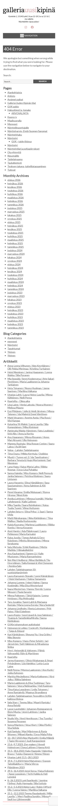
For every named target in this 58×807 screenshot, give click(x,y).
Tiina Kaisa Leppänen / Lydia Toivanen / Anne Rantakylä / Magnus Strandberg (28, 691)
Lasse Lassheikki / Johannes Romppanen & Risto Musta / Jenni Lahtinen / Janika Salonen (29, 711)
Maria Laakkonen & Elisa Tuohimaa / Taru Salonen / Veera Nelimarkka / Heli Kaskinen (29, 684)
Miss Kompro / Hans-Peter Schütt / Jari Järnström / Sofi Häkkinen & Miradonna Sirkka (28, 643)
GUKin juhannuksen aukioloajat (23, 624)
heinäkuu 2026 (15, 183)
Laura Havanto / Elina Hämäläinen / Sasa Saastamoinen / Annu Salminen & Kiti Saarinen (28, 485)
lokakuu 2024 (14, 257)
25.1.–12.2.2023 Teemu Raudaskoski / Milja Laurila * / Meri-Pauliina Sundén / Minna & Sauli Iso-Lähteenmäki (29, 796)
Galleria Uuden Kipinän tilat (21, 103)
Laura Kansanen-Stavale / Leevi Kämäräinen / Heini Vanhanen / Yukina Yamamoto (30, 577)
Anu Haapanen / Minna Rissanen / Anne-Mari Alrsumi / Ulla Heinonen (28, 439)
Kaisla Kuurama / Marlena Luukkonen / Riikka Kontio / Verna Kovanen (30, 526)
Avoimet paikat (15, 99)
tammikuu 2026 (15, 204)
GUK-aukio (13, 106)
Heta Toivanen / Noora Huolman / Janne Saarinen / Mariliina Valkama (28, 390)
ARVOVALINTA (19, 113)
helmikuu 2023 (15, 324)
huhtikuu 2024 (15, 278)
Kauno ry (12, 117)
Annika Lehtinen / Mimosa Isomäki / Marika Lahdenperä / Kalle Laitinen (29, 500)
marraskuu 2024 (15, 253)
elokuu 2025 (13, 222)
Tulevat (11, 169)
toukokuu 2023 (15, 313)
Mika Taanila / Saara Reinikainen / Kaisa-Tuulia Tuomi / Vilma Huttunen (28, 507)
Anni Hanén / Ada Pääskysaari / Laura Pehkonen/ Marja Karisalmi (26, 533)
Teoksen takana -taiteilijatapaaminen (26, 166)
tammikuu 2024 (15, 289)
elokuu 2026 (13, 180)
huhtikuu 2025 (15, 236)
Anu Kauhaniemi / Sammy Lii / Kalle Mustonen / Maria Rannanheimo (25, 555)
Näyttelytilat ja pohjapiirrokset (23, 148)
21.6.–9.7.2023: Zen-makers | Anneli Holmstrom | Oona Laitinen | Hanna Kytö (28, 746)
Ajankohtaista (14, 92)
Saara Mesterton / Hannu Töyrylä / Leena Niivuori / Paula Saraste (29, 590)
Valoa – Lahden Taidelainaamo (23, 450)
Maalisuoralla (14, 120)
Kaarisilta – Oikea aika (18, 401)
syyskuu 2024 (14, 260)
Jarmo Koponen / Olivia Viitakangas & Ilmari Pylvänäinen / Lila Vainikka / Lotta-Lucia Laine (30, 663)
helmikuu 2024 (15, 285)
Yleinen (11, 352)
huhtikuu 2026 (15, 194)
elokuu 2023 (13, 306)
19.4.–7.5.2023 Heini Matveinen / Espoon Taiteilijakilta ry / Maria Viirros (29, 762)
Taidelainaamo (15, 159)
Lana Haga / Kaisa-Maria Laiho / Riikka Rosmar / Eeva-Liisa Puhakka (27, 468)
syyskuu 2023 (14, 303)
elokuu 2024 (13, 264)
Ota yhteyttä (14, 152)
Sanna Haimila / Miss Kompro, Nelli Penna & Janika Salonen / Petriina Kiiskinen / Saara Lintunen (30, 476)
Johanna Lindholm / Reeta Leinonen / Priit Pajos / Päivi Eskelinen (29, 610)
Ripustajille (13, 155)
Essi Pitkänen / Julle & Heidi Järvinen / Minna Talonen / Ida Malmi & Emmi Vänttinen (30, 413)
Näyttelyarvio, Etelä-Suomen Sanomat (27, 131)
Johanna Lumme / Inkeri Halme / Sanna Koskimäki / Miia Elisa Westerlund (27, 584)
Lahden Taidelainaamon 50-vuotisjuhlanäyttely (21, 571)
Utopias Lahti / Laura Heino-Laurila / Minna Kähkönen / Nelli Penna (29, 396)
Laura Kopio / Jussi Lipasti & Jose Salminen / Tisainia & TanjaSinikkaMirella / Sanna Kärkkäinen (30, 617)
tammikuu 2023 (15, 327)
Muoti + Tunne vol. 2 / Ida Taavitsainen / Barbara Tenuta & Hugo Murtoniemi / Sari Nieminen (29, 460)
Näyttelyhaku (14, 134)
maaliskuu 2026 (15, 197)
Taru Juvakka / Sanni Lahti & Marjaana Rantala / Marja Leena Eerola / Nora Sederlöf (30, 603)
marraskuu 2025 (15, 211)
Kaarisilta (12, 656)
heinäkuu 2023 (15, 310)
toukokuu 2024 (15, 275)
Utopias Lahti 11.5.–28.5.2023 (22, 757)
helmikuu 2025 (15, 243)
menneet (12, 341)
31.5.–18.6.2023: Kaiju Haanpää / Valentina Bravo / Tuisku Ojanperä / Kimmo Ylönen (29, 752)
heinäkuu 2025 (15, 225)
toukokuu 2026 (15, 190)
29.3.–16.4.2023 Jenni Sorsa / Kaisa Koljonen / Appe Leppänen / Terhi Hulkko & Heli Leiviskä (30, 773)
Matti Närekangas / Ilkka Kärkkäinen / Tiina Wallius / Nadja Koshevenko (30, 520)
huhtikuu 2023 (15, 317)
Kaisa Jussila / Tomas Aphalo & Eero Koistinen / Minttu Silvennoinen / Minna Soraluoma (28, 540)
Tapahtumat (13, 348)
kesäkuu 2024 (14, 271)
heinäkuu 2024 (15, 267)
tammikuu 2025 (15, 246)
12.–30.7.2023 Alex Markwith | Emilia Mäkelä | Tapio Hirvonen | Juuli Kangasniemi (30, 739)
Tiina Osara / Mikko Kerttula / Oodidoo (27, 453)
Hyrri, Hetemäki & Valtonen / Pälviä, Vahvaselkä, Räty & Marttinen (26, 652)
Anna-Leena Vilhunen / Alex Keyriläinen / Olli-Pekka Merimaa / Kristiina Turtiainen (28, 367)
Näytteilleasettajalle (18, 127)
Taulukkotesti (14, 162)
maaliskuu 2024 (15, 282)
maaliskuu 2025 (15, 239)
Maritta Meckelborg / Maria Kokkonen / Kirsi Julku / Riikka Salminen (30, 678)
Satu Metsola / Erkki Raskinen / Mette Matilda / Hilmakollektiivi (27, 548)
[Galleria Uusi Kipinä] (29, 11)
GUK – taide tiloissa (21, 141)
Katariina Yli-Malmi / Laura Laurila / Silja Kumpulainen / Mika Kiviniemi (27, 426)
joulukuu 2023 (14, 292)
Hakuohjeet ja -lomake (19, 110)
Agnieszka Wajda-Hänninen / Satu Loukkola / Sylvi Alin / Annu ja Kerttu (30, 432)
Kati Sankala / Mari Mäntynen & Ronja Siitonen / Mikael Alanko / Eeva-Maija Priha (29, 733)
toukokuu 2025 (15, 232)
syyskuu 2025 (14, 218)
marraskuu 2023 (15, 296)
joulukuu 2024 (14, 250)
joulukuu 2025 (14, 208)
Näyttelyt (12, 138)
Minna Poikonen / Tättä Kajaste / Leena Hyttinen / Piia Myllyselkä (28, 597)
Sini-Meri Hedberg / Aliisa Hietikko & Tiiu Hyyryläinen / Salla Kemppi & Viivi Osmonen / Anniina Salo (30, 563)
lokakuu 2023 (14, 299)
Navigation (30, 36)
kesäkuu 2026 (14, 187)
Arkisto (11, 95)
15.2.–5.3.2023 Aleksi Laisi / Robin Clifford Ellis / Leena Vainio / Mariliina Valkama (29, 788)
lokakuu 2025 (14, 215)
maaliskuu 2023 (15, 320)
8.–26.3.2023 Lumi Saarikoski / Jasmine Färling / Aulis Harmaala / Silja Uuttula (27, 782)
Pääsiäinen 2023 (16, 767)
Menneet (12, 124)
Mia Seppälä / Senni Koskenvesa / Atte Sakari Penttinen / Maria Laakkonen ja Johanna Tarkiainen (30, 381)
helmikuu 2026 (15, 201)
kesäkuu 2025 (14, 229)
